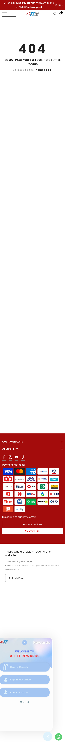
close (60, 5)
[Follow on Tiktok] (23, 458)
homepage (44, 69)
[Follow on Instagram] (10, 458)
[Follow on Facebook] (4, 458)
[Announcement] (29, 5)
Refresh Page (16, 578)
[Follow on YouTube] (16, 458)
